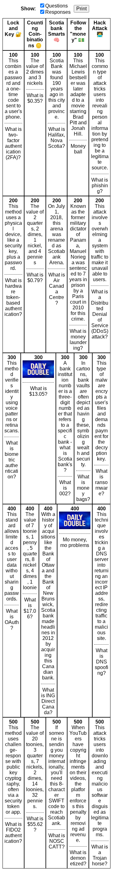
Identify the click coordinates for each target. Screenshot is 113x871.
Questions (56, 5)
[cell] (13, 123)
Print (81, 8)
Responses (58, 12)
